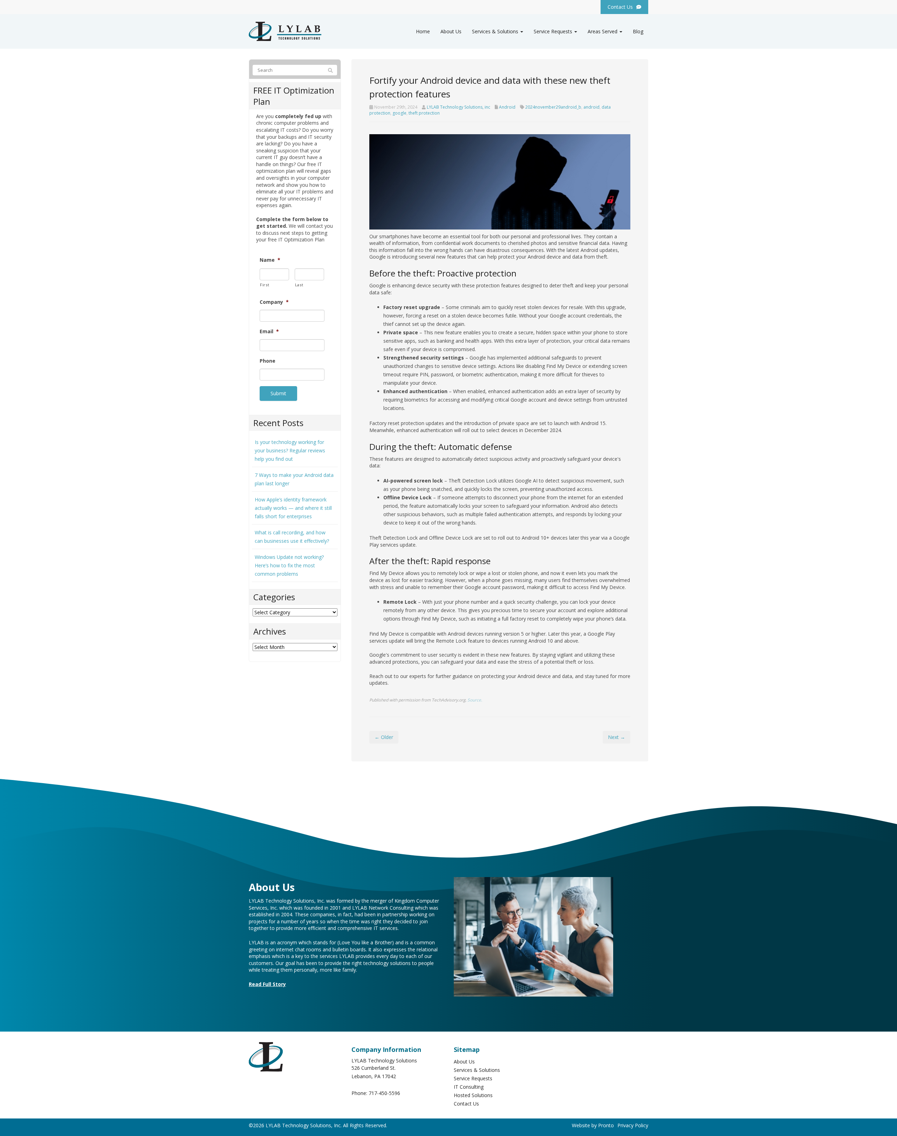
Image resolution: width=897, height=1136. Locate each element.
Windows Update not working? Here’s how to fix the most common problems (289, 565)
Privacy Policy (632, 1125)
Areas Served (603, 31)
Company (274, 302)
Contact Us (466, 1103)
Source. (474, 700)
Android (507, 107)
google (399, 113)
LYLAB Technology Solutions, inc (458, 107)
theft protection (424, 113)
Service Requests (554, 31)
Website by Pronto (593, 1125)
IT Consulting (469, 1086)
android (591, 107)
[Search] (330, 70)
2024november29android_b (553, 107)
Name (270, 260)
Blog (638, 31)
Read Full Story (267, 984)
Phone (267, 361)
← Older (384, 737)
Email (269, 331)
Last (299, 284)
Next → (616, 737)
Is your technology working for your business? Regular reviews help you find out (290, 450)
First (264, 284)
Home (423, 31)
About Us (450, 31)
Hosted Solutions (473, 1095)
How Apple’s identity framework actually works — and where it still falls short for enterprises (293, 508)
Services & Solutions (496, 31)
